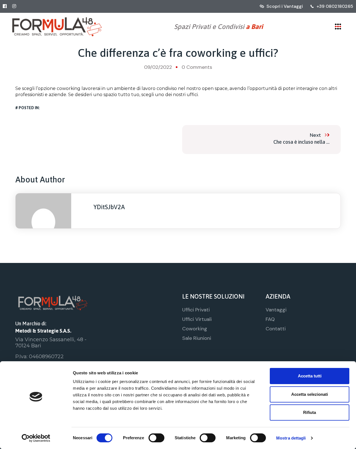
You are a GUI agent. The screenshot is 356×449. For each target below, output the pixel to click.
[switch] (156, 437)
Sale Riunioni (196, 338)
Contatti (276, 328)
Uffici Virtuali (197, 319)
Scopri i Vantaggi (284, 6)
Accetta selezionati (309, 394)
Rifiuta (309, 412)
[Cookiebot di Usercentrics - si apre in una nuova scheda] (36, 438)
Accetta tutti (310, 376)
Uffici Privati (196, 309)
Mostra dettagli (291, 438)
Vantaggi (276, 309)
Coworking (194, 328)
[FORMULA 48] (57, 26)
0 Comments (197, 67)
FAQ (270, 319)
